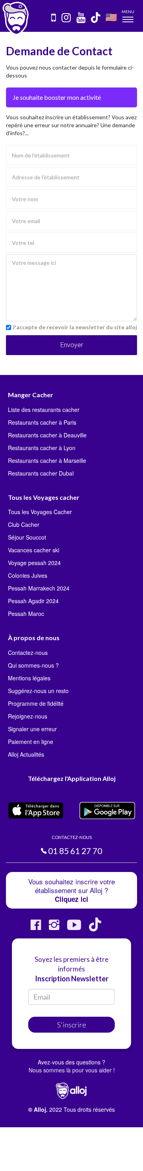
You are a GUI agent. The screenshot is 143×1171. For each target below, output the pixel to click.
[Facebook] (36, 927)
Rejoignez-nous (27, 716)
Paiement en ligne (30, 742)
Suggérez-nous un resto (38, 691)
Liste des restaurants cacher (43, 410)
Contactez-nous (28, 652)
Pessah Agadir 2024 (33, 601)
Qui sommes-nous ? (33, 665)
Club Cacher (23, 524)
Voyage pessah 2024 (34, 563)
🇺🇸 (111, 17)
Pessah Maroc (26, 614)
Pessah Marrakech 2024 (39, 588)
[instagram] (66, 18)
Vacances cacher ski (33, 550)
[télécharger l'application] (54, 18)
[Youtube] (74, 927)
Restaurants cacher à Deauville (47, 435)
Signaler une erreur (32, 729)
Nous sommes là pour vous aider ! (72, 1070)
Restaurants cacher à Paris (42, 422)
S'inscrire (71, 1024)
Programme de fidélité (36, 703)
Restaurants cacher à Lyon (41, 448)
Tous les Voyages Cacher (40, 512)
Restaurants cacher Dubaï (41, 473)
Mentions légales (29, 678)
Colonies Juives (27, 575)
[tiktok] (96, 18)
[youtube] (81, 18)
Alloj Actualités (26, 754)
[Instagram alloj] (54, 927)
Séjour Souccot (27, 537)
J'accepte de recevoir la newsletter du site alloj (74, 327)
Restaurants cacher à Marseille (47, 460)
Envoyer (71, 345)
